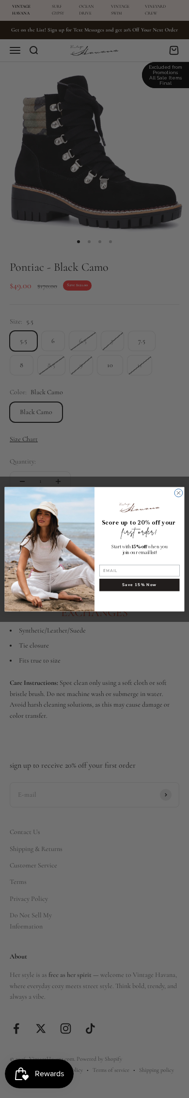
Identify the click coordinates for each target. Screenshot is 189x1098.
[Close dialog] (178, 493)
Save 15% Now (139, 584)
